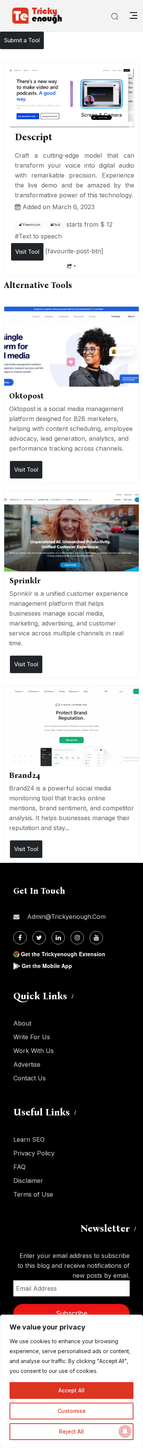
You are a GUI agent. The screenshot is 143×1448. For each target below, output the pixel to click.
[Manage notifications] (125, 1431)
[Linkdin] (58, 937)
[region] (71, 1381)
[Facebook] (20, 937)
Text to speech (40, 236)
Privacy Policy (34, 1153)
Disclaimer (28, 1180)
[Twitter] (39, 937)
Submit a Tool (22, 40)
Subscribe (71, 1313)
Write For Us (31, 1037)
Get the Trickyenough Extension (63, 954)
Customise (72, 1411)
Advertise (26, 1064)
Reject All (71, 1431)
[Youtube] (96, 937)
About (22, 1023)
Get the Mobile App (47, 966)
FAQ (19, 1167)
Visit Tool (27, 251)
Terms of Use (33, 1194)
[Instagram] (77, 937)
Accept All (71, 1390)
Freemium (31, 225)
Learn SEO (29, 1139)
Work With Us (33, 1050)
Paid (56, 225)
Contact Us (29, 1078)
